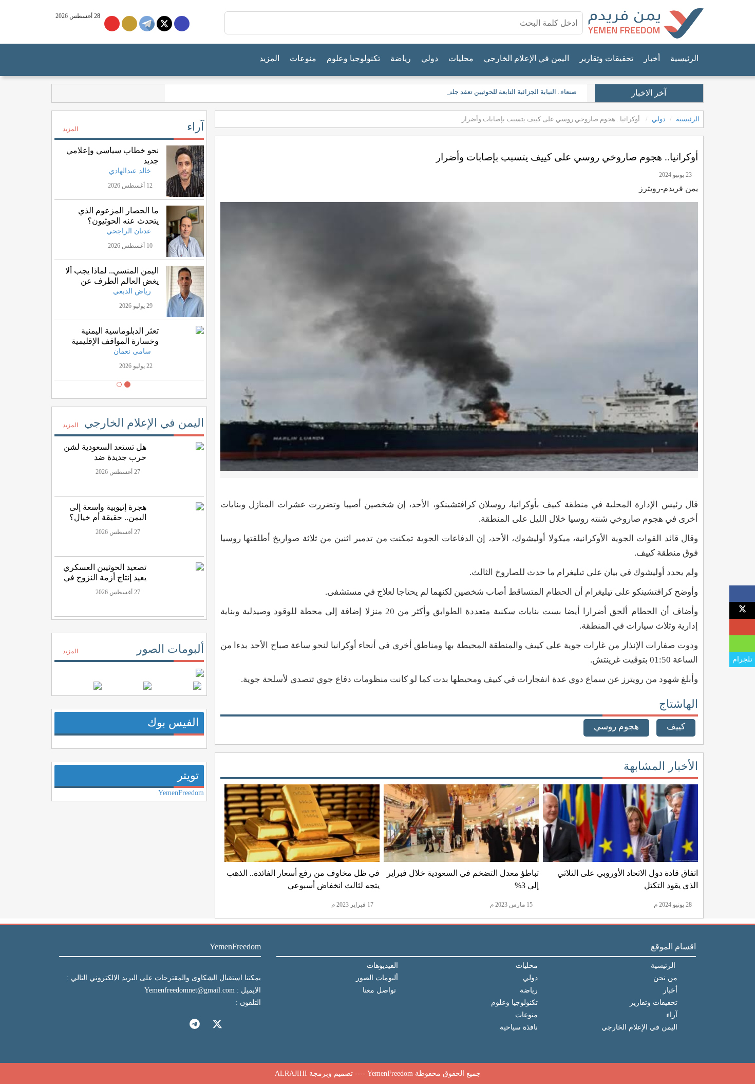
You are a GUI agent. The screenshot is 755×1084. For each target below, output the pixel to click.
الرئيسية (684, 58)
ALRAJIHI (291, 1073)
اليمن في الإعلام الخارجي (526, 58)
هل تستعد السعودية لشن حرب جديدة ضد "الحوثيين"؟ (105, 457)
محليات (461, 58)
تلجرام (742, 659)
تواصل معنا (379, 990)
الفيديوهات (382, 965)
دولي (429, 58)
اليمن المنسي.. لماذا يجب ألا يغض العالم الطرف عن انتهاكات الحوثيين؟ (112, 281)
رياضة (400, 58)
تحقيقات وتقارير (606, 58)
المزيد (269, 58)
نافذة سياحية (519, 1027)
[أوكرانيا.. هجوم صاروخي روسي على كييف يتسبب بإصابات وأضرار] (742, 594)
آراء (195, 126)
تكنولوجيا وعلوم (353, 58)
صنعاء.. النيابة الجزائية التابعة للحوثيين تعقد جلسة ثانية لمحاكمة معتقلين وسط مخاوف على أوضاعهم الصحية (430, 92)
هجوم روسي (616, 726)
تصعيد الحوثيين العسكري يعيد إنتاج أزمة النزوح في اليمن (104, 577)
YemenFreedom (181, 793)
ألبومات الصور (170, 648)
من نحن (665, 978)
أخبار (652, 58)
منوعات (303, 58)
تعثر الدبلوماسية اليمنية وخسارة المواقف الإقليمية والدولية (115, 341)
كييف (676, 726)
